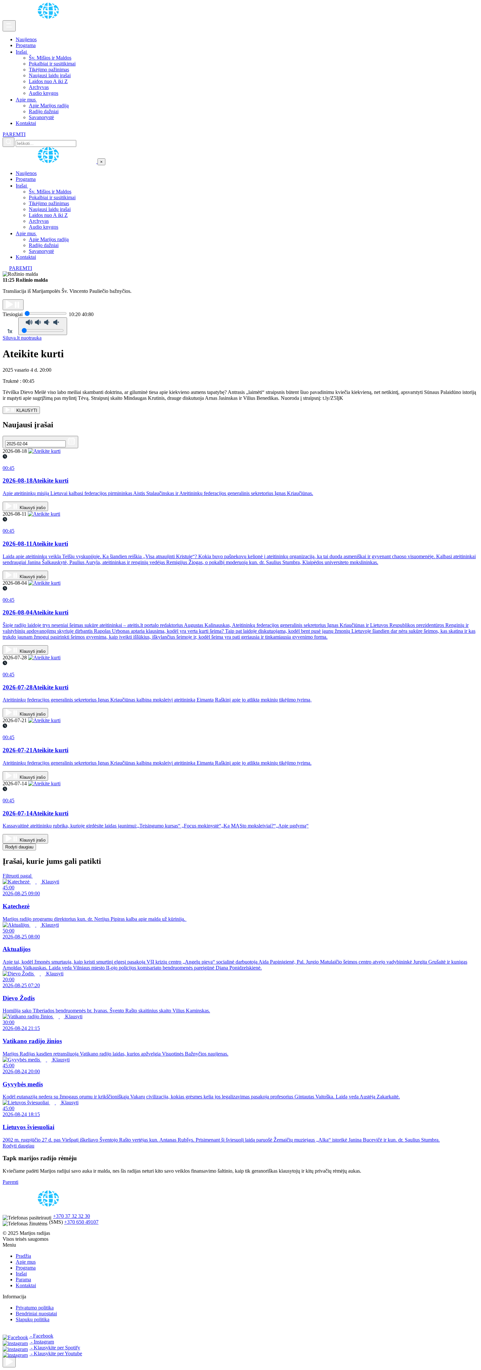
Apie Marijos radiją (49, 105)
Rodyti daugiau (19, 847)
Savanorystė (41, 117)
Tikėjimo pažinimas (49, 69)
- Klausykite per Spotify (54, 1347)
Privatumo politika (35, 1307)
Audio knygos (43, 93)
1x (9, 331)
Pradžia (23, 1256)
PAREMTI (14, 134)
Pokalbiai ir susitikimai (52, 63)
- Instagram (41, 1341)
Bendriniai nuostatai (36, 1313)
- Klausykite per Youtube (55, 1353)
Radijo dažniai (44, 111)
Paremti (10, 1182)
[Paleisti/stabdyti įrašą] (13, 304)
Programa (26, 45)
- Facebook (41, 1336)
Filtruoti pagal (18, 876)
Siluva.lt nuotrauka (22, 338)
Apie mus (26, 99)
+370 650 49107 (81, 1222)
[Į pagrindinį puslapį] (50, 161)
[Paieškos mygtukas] (8, 142)
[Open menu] (9, 25)
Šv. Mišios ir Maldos (50, 58)
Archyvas (39, 87)
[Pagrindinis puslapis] (49, 17)
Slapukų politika (32, 1319)
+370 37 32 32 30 (71, 1216)
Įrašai (22, 52)
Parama (23, 1279)
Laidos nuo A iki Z (48, 81)
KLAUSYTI (26, 410)
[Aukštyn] (9, 1362)
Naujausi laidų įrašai (50, 75)
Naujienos (26, 39)
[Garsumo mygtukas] (42, 326)
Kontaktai (26, 123)
